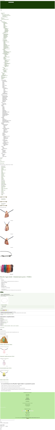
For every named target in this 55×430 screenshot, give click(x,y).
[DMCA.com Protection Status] (27, 418)
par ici (10, 390)
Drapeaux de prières (3, 186)
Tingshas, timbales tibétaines (4, 188)
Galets (2, 171)
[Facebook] (26, 416)
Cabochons (2, 175)
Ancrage (3, 325)
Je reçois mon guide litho (3, 407)
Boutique (1, 158)
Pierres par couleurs (3, 167)
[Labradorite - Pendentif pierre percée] (6, 261)
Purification (2, 178)
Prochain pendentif (2, 327)
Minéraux (2, 177)
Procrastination (17, 325)
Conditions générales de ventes (34, 417)
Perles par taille (3, 182)
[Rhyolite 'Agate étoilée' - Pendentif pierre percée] (6, 234)
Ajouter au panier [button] (7, 358)
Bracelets (2, 168)
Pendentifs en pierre (2, 161)
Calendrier (2, 179)
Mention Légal (23, 417)
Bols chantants (3, 185)
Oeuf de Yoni (2, 174)
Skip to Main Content (2, 0)
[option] (1, 427)
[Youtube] (28, 416)
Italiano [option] (0, 428)
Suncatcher (2, 191)
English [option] (0, 429)
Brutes (2, 170)
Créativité (12, 325)
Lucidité (14, 325)
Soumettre (7, 426)
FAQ (39, 417)
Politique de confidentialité (28, 417)
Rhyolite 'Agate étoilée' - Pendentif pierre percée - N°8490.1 (7, 295)
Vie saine (2, 192)
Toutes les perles (3, 181)
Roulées (2, 172)
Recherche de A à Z (3, 199)
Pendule (2, 189)
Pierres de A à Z (3, 166)
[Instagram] (27, 416)
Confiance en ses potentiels (7, 325)
